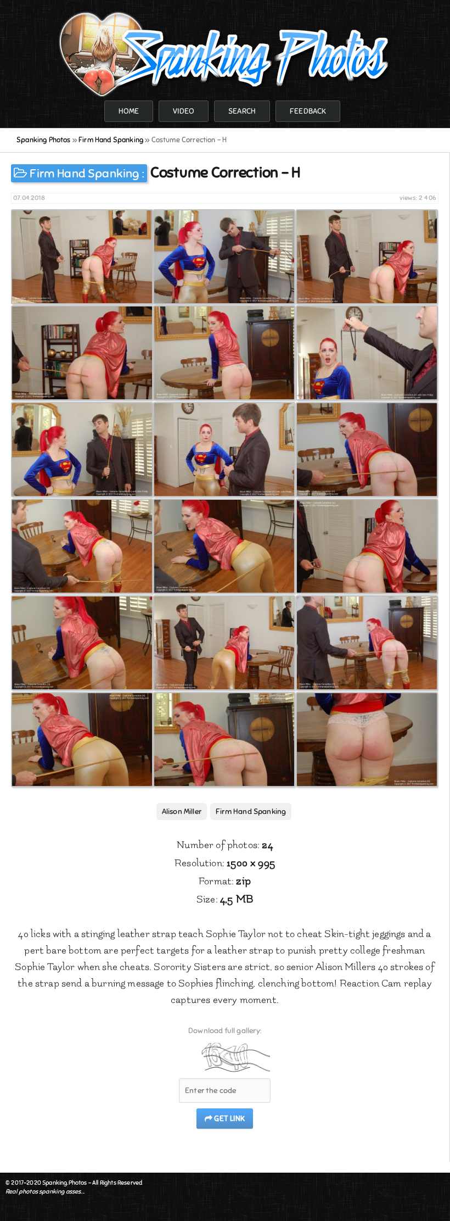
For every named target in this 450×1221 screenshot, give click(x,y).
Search (242, 111)
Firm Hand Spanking (84, 173)
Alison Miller (181, 811)
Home (129, 111)
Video (183, 111)
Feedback (308, 111)
